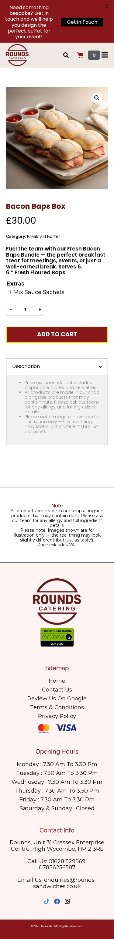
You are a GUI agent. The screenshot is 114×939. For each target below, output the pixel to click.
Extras (15, 284)
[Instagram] (67, 901)
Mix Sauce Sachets (38, 292)
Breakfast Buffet (43, 236)
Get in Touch (82, 22)
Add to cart (57, 334)
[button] (97, 98)
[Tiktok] (47, 901)
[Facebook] (57, 901)
